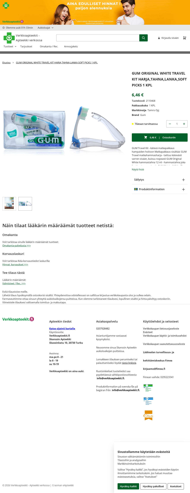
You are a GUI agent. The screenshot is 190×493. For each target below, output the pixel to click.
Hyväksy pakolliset (153, 486)
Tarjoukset (27, 46)
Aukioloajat (44, 27)
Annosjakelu (71, 46)
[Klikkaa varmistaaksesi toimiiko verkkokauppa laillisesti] (165, 388)
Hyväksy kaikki (128, 486)
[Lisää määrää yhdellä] (184, 123)
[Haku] (143, 37)
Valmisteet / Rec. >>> (14, 283)
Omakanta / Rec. (50, 46)
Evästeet (148, 332)
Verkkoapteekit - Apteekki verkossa (29, 37)
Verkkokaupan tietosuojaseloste (161, 328)
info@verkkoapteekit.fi (110, 378)
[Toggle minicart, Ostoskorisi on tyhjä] (184, 38)
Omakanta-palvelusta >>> (16, 245)
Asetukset (175, 486)
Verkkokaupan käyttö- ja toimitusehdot (165, 335)
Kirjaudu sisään (170, 38)
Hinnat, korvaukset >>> (15, 264)
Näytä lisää (138, 169)
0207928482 (103, 328)
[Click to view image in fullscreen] (64, 131)
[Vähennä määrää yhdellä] (169, 123)
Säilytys (139, 179)
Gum (143, 115)
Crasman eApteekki (63, 485)
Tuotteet (8, 46)
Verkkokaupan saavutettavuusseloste (164, 344)
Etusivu (6, 62)
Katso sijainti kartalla (62, 328)
